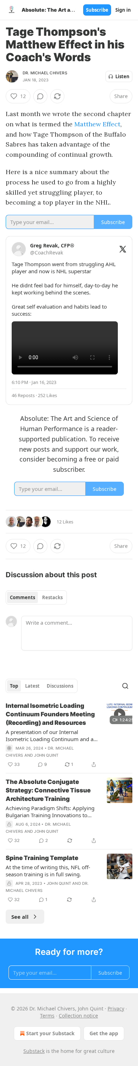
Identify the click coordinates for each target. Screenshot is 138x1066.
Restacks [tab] (52, 597)
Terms (47, 1015)
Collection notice (78, 1015)
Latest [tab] (32, 686)
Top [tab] (14, 686)
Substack (34, 1051)
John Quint (46, 755)
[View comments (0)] (40, 96)
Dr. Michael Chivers (45, 72)
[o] (119, 714)
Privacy (116, 1008)
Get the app (104, 1033)
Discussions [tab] (60, 686)
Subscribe (97, 10)
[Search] (125, 686)
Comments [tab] (22, 597)
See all (20, 916)
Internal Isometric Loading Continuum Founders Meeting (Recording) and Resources (50, 714)
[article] (69, 735)
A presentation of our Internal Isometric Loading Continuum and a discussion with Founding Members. (50, 735)
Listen (122, 76)
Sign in (123, 10)
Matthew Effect (97, 124)
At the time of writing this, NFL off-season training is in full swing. (48, 871)
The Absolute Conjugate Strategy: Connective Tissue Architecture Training (48, 790)
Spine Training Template (42, 857)
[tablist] (36, 597)
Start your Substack (50, 1033)
